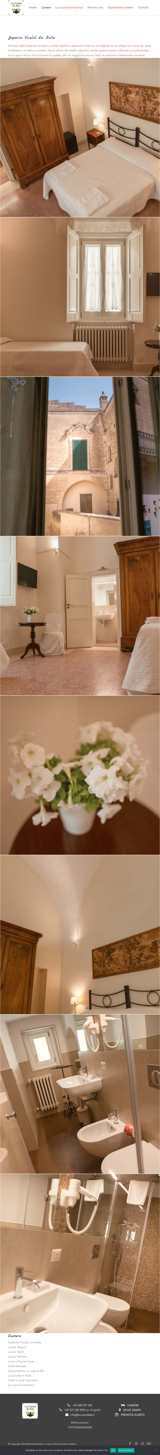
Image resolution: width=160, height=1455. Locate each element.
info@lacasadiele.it (82, 1415)
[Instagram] (136, 1444)
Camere (46, 7)
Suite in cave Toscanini (23, 1380)
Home (32, 7)
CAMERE (133, 1405)
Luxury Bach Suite (19, 1375)
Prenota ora (95, 7)
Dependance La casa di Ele (26, 1371)
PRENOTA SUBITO (133, 1415)
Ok (113, 1450)
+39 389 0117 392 (82, 1405)
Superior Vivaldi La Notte (24, 1342)
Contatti (143, 7)
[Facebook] (130, 1444)
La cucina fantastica (69, 7)
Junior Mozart (17, 1356)
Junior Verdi (16, 1352)
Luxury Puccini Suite (21, 1361)
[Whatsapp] (142, 1444)
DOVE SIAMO (131, 1410)
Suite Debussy (17, 1366)
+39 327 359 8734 (75, 1410)
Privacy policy (126, 1450)
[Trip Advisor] (149, 1444)
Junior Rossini (17, 1347)
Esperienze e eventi (120, 7)
